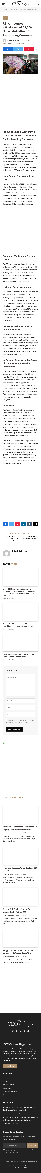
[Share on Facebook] (8, 49)
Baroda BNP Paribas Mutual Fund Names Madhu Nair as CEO (17, 910)
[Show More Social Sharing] (36, 49)
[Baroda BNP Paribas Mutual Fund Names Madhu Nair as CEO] (20, 897)
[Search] (38, 3)
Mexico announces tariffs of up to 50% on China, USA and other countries (18, 655)
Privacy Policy (7, 1152)
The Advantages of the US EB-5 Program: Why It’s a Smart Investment (29, 538)
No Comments (8, 44)
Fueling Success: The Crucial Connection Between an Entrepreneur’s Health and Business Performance (20, 1120)
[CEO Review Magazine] (20, 3)
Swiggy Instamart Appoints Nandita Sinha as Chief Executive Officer (19, 951)
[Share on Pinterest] (29, 49)
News (5, 18)
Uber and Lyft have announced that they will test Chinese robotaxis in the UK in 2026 (19, 625)
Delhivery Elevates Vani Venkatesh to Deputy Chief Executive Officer (20, 828)
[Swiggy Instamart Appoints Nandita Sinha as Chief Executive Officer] (20, 938)
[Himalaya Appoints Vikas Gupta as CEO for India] (20, 855)
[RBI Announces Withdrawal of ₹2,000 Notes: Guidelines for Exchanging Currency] (20, 74)
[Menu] (3, 3)
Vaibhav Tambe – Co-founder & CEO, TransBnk (12, 538)
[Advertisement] (20, 102)
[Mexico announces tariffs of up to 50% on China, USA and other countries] (20, 642)
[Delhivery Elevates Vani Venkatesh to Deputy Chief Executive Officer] (20, 814)
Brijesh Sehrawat (15, 41)
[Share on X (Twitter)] (18, 49)
